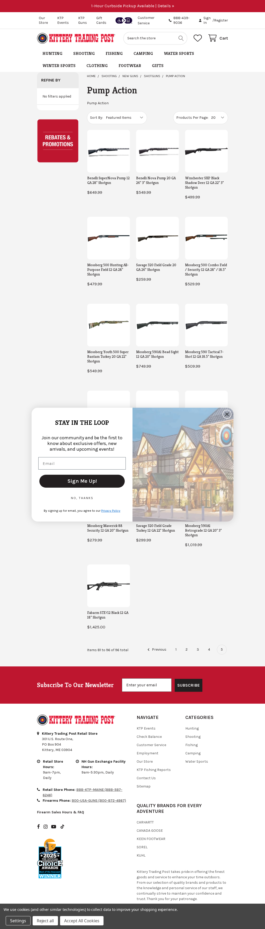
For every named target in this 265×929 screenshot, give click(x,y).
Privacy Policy (110, 510)
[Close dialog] (227, 414)
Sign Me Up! (82, 481)
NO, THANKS (82, 498)
